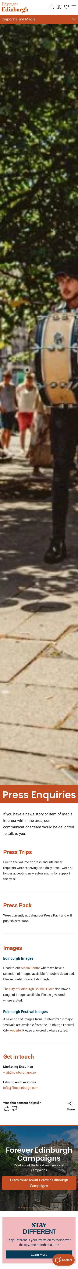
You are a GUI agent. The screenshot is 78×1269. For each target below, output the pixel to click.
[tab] (19, 1207)
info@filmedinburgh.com (20, 1087)
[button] (70, 1103)
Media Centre (30, 968)
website (15, 1030)
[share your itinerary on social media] (70, 1103)
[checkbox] (6, 1108)
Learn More (39, 1254)
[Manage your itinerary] (66, 7)
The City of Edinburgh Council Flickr (28, 989)
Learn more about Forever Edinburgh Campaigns (39, 1182)
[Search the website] (52, 7)
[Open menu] (73, 7)
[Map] (59, 7)
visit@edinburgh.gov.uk (19, 1072)
